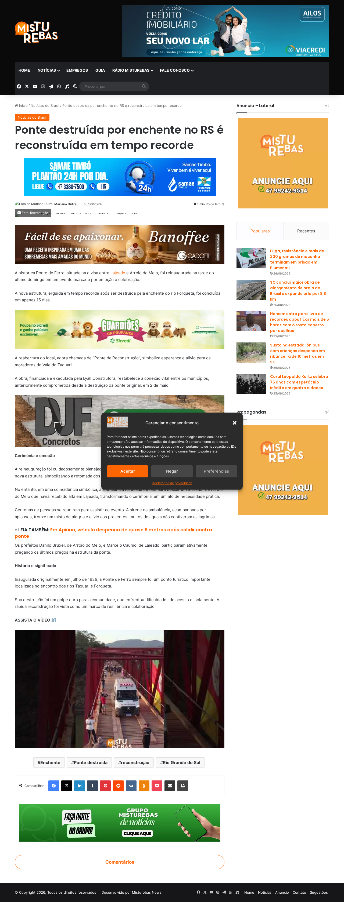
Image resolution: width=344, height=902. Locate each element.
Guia (100, 70)
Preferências (216, 471)
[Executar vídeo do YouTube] (119, 689)
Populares (260, 230)
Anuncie (282, 892)
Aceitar (127, 471)
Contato (299, 892)
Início (23, 105)
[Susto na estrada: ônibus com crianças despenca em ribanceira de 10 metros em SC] (251, 352)
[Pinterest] (105, 785)
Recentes (306, 230)
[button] (234, 422)
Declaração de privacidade (172, 483)
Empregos (77, 70)
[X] (66, 785)
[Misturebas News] (36, 32)
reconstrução (135, 762)
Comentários (119, 862)
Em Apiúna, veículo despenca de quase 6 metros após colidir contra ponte (113, 533)
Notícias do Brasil (45, 105)
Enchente (50, 762)
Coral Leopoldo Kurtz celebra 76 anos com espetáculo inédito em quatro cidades (299, 382)
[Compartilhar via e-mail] (169, 785)
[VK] (131, 785)
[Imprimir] (182, 785)
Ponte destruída (91, 762)
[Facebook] (53, 785)
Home (24, 70)
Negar (172, 471)
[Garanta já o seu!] (119, 244)
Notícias (47, 70)
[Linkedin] (79, 785)
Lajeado (117, 272)
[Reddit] (118, 785)
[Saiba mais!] (119, 329)
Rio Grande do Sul (181, 762)
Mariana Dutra (65, 204)
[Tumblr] (92, 785)
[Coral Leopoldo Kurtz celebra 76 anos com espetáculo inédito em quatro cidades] (251, 384)
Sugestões (319, 892)
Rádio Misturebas (130, 70)
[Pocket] (157, 785)
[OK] (144, 785)
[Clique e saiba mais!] (120, 176)
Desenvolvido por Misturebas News (132, 892)
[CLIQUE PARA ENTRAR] (119, 822)
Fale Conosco (175, 70)
